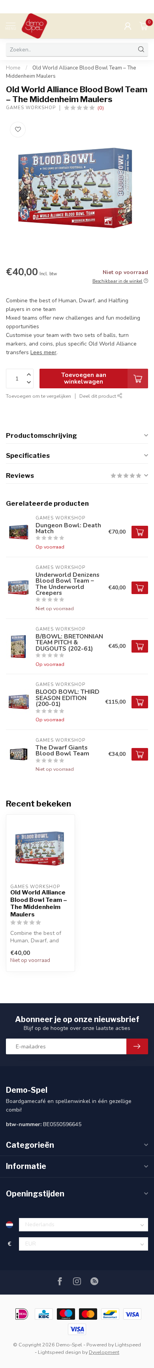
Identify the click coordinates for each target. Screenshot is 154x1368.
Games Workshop (31, 108)
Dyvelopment (104, 1352)
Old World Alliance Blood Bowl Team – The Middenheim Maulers (38, 903)
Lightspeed (128, 1344)
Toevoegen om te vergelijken (38, 396)
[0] (143, 26)
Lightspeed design (59, 1352)
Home (13, 67)
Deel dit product (98, 396)
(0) (101, 107)
